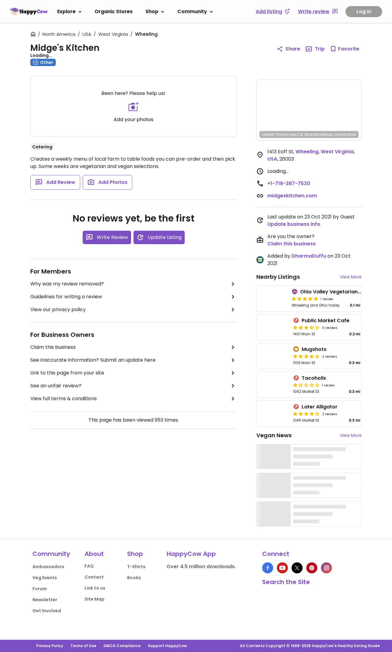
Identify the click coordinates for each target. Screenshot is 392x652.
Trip (320, 48)
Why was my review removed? (67, 283)
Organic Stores (114, 11)
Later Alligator (319, 406)
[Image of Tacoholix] (274, 385)
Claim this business (53, 347)
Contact (94, 577)
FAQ (89, 566)
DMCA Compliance (122, 645)
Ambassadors (48, 567)
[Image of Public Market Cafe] (274, 327)
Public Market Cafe (325, 320)
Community (192, 11)
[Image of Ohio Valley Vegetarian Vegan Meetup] (273, 298)
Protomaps (287, 134)
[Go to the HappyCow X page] (297, 567)
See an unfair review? (55, 385)
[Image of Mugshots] (274, 356)
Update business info (293, 224)
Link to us (95, 588)
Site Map (94, 599)
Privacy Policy (49, 645)
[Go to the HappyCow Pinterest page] (311, 567)
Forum (39, 589)
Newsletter (44, 600)
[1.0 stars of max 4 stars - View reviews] (306, 385)
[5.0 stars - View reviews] (304, 298)
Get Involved (46, 611)
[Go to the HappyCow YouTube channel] (282, 567)
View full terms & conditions (63, 398)
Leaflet (268, 134)
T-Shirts (136, 567)
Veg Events (44, 578)
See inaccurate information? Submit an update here (93, 359)
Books (134, 578)
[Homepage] (29, 11)
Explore (66, 11)
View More (351, 277)
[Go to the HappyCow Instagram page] (326, 567)
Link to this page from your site (67, 372)
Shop (151, 11)
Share (292, 48)
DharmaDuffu (309, 255)
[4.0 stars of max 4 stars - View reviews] (306, 413)
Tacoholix (314, 378)
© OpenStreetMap (316, 134)
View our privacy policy (58, 309)
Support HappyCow (167, 645)
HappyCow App (191, 554)
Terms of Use (83, 645)
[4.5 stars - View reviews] (306, 356)
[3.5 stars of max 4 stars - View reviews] (306, 327)
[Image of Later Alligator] (274, 414)
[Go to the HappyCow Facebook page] (267, 567)
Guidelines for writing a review (66, 296)
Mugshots (314, 349)
